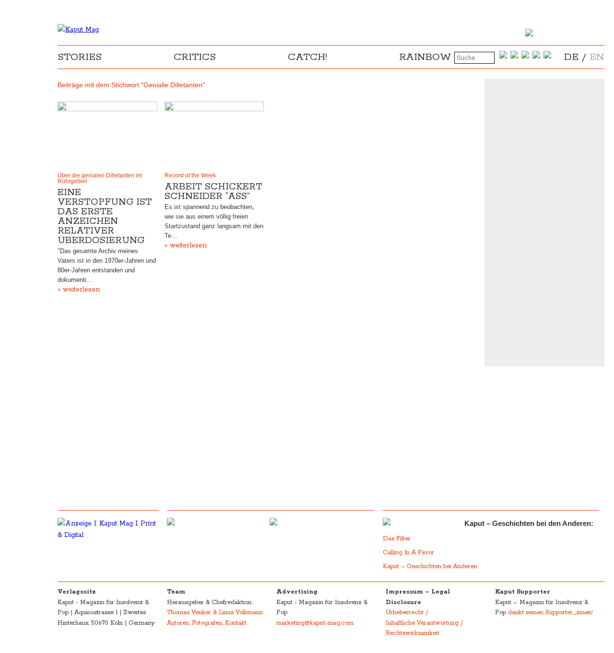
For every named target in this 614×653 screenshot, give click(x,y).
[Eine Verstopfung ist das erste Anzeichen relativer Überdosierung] (107, 135)
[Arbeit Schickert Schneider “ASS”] (214, 135)
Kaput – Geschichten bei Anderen (430, 566)
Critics (195, 57)
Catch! (307, 57)
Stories (80, 57)
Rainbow (425, 57)
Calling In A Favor (408, 552)
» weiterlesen (79, 289)
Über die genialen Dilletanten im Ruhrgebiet (100, 178)
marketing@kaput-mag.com (315, 623)
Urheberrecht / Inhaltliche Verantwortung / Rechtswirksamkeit (424, 622)
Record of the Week (190, 175)
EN (597, 57)
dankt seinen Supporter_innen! (550, 612)
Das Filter (398, 538)
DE (571, 57)
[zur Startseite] (78, 29)
